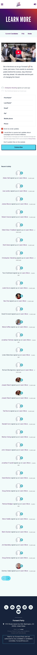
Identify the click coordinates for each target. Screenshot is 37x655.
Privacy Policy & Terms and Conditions (18, 631)
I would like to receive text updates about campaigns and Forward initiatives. (20, 135)
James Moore (6, 204)
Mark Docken (6, 532)
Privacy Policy (32, 138)
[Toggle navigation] (2, 4)
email (21, 629)
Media (30, 34)
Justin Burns (6, 288)
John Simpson (6, 450)
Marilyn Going (6, 437)
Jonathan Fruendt (7, 463)
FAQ (23, 34)
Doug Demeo (6, 491)
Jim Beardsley (6, 545)
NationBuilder (22, 633)
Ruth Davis (6, 245)
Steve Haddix (6, 519)
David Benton (6, 478)
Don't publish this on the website (14, 142)
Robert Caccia (6, 217)
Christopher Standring (11, 87)
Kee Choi (6, 301)
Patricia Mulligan (7, 504)
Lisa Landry (6, 191)
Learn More (23, 178)
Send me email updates (11, 129)
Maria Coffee (6, 327)
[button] (35, 4)
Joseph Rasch (6, 385)
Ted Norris (6, 411)
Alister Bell (6, 178)
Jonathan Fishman (7, 340)
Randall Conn (6, 424)
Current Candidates (11, 34)
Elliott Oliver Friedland (9, 230)
